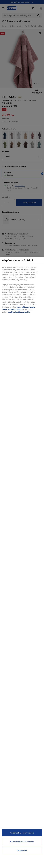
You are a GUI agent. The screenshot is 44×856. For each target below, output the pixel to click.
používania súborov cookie (19, 312)
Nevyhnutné (22, 850)
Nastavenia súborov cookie (22, 842)
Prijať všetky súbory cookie (22, 833)
